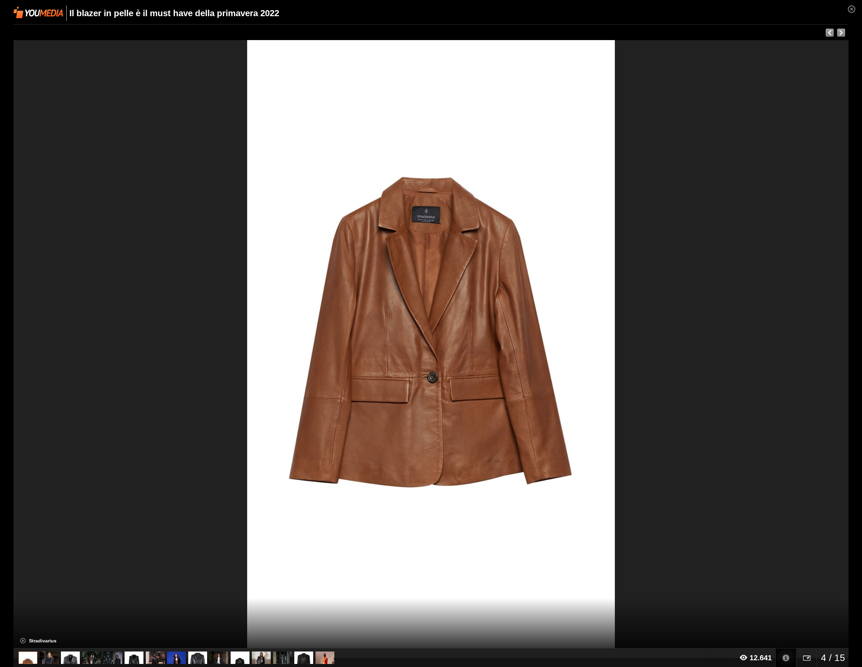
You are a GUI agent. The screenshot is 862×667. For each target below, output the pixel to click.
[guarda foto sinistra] (96, 344)
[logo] (38, 12)
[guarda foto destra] (514, 344)
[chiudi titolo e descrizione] (23, 640)
